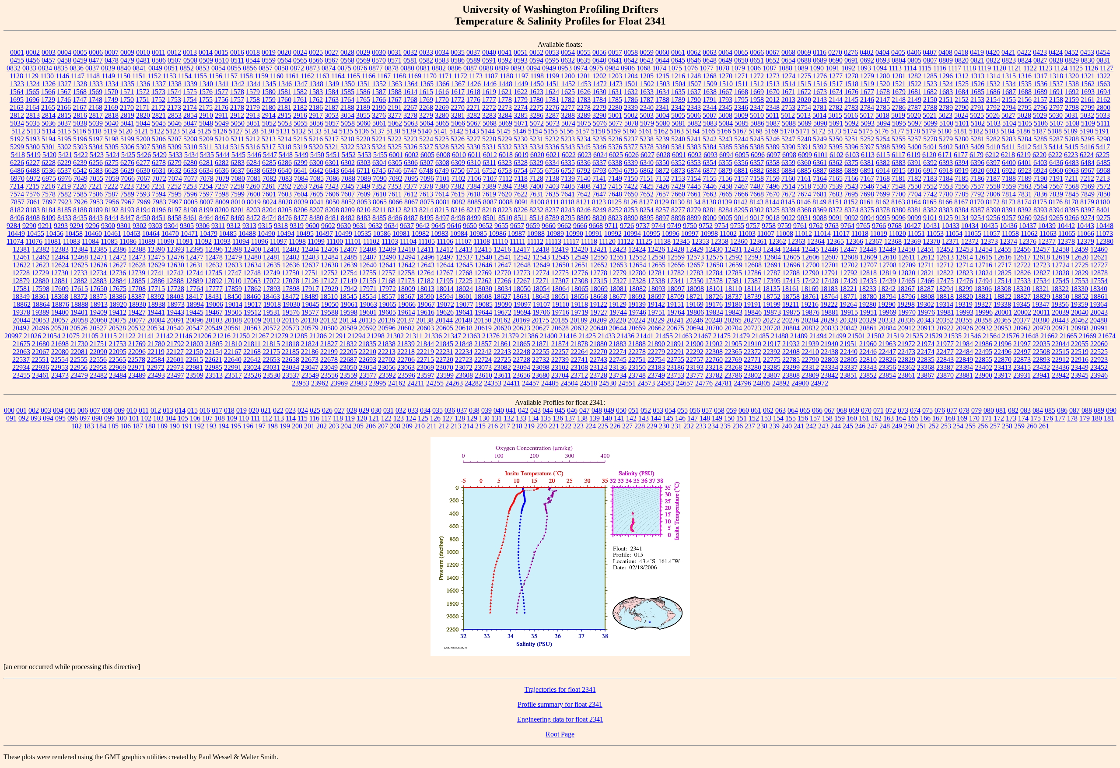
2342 (678, 107)
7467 (741, 186)
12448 (868, 249)
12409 (387, 249)
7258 (237, 186)
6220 (1039, 154)
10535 (362, 233)
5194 (49, 139)
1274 (788, 76)
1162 (307, 76)
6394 (962, 162)
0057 (615, 52)
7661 (694, 194)
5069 (505, 123)
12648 (522, 265)
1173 (476, 76)
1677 (867, 91)
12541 (502, 257)
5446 (254, 154)
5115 (64, 131)
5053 (285, 123)
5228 (489, 139)
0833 (29, 68)
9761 (800, 225)
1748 (95, 99)
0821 (977, 60)
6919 (962, 170)
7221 (95, 186)
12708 (887, 265)
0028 (347, 52)
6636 (222, 170)
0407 (930, 52)
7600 (253, 194)
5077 (616, 123)
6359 (788, 162)
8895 (647, 217)
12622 (21, 265)
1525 (962, 84)
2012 (773, 99)
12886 (155, 280)
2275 (536, 107)
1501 (631, 84)
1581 (284, 91)
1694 (1103, 91)
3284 (505, 115)
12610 (887, 257)
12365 (835, 241)
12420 (579, 249)
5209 (206, 139)
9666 (580, 225)
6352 (678, 162)
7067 (143, 178)
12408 (368, 249)
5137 (378, 131)
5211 (237, 139)
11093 (222, 241)
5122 (157, 131)
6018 (506, 154)
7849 (1088, 194)
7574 (17, 194)
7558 (993, 186)
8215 (442, 210)
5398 (883, 147)
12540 (483, 257)
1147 (77, 76)
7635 (552, 194)
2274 (521, 107)
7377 (410, 186)
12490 (387, 257)
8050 (333, 202)
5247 (788, 139)
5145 (504, 131)
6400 (1009, 162)
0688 (804, 60)
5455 (380, 154)
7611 (395, 194)
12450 (906, 249)
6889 (851, 170)
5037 (64, 123)
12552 (637, 257)
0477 (96, 60)
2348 (773, 107)
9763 (832, 225)
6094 (726, 154)
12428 (675, 249)
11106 (445, 241)
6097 (773, 154)
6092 (695, 154)
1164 (338, 76)
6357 (757, 162)
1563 (1103, 84)
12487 (368, 257)
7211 (1071, 178)
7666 (741, 194)
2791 (977, 107)
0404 (882, 52)
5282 (993, 139)
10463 (131, 233)
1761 (300, 99)
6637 (238, 170)
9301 (124, 225)
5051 (253, 123)
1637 (694, 91)
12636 (291, 265)
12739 (136, 273)
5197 (96, 139)
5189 (1071, 131)
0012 (174, 52)
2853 (175, 115)
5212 (253, 139)
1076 (691, 68)
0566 (316, 60)
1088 (785, 68)
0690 (836, 60)
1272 (757, 76)
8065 (380, 202)
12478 (214, 257)
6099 (805, 154)
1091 (833, 68)
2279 (599, 107)
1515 (804, 84)
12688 (753, 265)
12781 (656, 273)
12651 (579, 265)
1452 (568, 84)
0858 (281, 68)
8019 (254, 202)
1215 (662, 76)
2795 (1025, 107)
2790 (962, 107)
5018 (882, 115)
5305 (112, 147)
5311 (206, 147)
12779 (617, 273)
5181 (960, 131)
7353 (395, 186)
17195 (444, 280)
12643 (425, 265)
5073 (553, 123)
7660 (678, 194)
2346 (741, 107)
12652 (599, 265)
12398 (233, 249)
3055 (363, 115)
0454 (1103, 52)
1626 (584, 91)
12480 (252, 257)
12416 (502, 249)
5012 (788, 115)
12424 (637, 249)
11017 (841, 233)
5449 (301, 154)
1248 (694, 76)
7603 (285, 194)
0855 (234, 68)
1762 (316, 99)
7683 (836, 194)
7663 (710, 194)
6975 (49, 178)
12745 (213, 273)
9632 (375, 225)
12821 (925, 273)
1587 (379, 91)
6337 (599, 162)
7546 (867, 186)
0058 (631, 52)
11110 (500, 241)
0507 (175, 60)
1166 (368, 76)
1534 (1009, 84)
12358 (719, 241)
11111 (517, 241)
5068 (490, 123)
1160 (277, 76)
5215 (300, 139)
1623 (536, 91)
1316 (1025, 76)
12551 (618, 257)
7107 (490, 178)
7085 (317, 178)
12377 (1047, 241)
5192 (17, 139)
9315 (265, 225)
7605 (316, 194)
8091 (521, 202)
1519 (867, 84)
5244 (741, 139)
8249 (599, 210)
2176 (221, 107)
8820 (599, 217)
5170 (787, 131)
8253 (631, 210)
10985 (478, 233)
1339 (190, 84)
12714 (964, 265)
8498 (458, 217)
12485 (348, 257)
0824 (1025, 60)
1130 (47, 76)
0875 (344, 68)
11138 (662, 241)
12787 (771, 273)
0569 (363, 60)
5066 (458, 123)
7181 (899, 178)
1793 (725, 99)
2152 (962, 99)
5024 (961, 115)
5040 (112, 123)
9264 (1040, 217)
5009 (741, 115)
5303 (80, 147)
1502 (647, 84)
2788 (930, 107)
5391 (804, 147)
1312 (962, 76)
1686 (993, 91)
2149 (914, 99)
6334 (552, 162)
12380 (1104, 241)
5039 (96, 123)
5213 (269, 139)
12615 (983, 257)
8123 (599, 202)
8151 (835, 202)
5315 (237, 147)
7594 (159, 194)
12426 (656, 249)
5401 (930, 147)
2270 (458, 107)
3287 (552, 115)
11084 (90, 241)
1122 (1030, 68)
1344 (253, 84)
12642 (406, 265)
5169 (771, 131)
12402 (291, 249)
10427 (912, 225)
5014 (819, 115)
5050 (238, 123)
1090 (817, 68)
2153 (977, 99)
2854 (190, 115)
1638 (710, 91)
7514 (788, 186)
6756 (552, 170)
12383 (60, 249)
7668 (757, 194)
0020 (284, 52)
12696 (791, 265)
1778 (505, 99)
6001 (396, 154)
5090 (820, 123)
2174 (190, 107)
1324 (33, 84)
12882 (79, 280)
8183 (33, 210)
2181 (284, 107)
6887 (820, 170)
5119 (110, 131)
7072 (159, 178)
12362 (777, 241)
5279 (946, 139)
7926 (81, 202)
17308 (579, 280)
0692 (867, 60)
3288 (568, 115)
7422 (631, 186)
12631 (194, 265)
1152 (154, 76)
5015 (835, 115)
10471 (189, 233)
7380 (442, 186)
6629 (127, 170)
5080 (663, 123)
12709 (907, 265)
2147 (883, 99)
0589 (473, 60)
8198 (190, 210)
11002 (728, 233)
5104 (1009, 123)
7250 (143, 186)
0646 (694, 60)
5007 (710, 115)
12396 (214, 249)
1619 (489, 91)
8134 (693, 202)
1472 (600, 84)
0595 (552, 60)
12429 (695, 249)
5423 (97, 154)
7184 (946, 178)
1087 (770, 68)
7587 (112, 194)
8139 (725, 202)
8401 (1103, 210)
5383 (694, 147)
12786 (752, 273)
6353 (694, 162)
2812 (17, 115)
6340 (647, 162)
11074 (15, 241)
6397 (993, 162)
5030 (1056, 115)
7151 (647, 178)
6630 (143, 170)
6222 (1055, 154)
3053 (332, 115)
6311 (489, 162)
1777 (489, 99)
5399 (899, 147)
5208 (190, 139)
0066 (757, 52)
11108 (481, 241)
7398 (521, 186)
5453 (364, 154)
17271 (541, 280)
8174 (1024, 202)
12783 (695, 273)
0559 (269, 60)
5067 (474, 123)
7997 (175, 202)
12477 (194, 257)
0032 (410, 52)
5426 (144, 154)
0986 (628, 68)
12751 (309, 273)
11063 (1048, 233)
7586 (96, 194)
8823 (615, 217)
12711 (925, 265)
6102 (837, 154)
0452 (1071, 52)
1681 (914, 91)
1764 (347, 99)
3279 (426, 115)
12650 (560, 265)
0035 (458, 52)
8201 (238, 210)
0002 (33, 52)
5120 (126, 131)
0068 (788, 52)
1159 (261, 76)
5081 (679, 123)
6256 (96, 162)
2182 (300, 107)
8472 (253, 217)
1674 (836, 91)
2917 (316, 115)
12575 (714, 257)
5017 (867, 115)
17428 (829, 280)
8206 (301, 210)
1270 (725, 76)
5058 (348, 123)
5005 (678, 115)
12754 (348, 273)
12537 (464, 257)
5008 (725, 115)
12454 (983, 249)
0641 (615, 60)
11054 (953, 233)
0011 (158, 52)
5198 (112, 139)
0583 (442, 60)
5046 (175, 123)
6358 (773, 162)
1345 (269, 84)
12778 (598, 273)
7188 (1009, 178)
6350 (662, 162)
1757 (237, 99)
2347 (757, 107)
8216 (458, 210)
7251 (158, 186)
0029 (363, 52)
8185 (64, 210)
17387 (752, 280)
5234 (584, 139)
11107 (463, 241)
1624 (552, 91)
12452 (945, 249)
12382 (40, 249)
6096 (758, 154)
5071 (521, 123)
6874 (694, 170)
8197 (175, 210)
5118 (95, 131)
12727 (1099, 265)
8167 (961, 202)
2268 (426, 107)
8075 (427, 202)
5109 (1088, 123)
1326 (49, 84)
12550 (599, 257)
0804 (899, 60)
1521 (899, 84)
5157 (582, 131)
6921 (993, 170)
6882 (757, 170)
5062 (395, 123)
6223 (1071, 154)
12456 (1022, 249)
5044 (143, 123)
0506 (159, 60)
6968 (1103, 170)
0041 (505, 52)
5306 (127, 147)
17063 (252, 280)
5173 (834, 131)
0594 (536, 60)
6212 (992, 154)
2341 (662, 107)
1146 (62, 76)
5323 (363, 147)
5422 (81, 154)
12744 (194, 273)
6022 (569, 154)
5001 (615, 115)
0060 (662, 52)
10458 (74, 233)
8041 (317, 202)
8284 (725, 210)
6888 (836, 170)
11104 (408, 241)
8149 (819, 202)
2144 (836, 99)
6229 (64, 162)
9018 (773, 217)
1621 (505, 91)
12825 (1003, 273)
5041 (127, 123)
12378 (1066, 241)
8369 (820, 210)
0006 (96, 52)
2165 (48, 107)
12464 (60, 257)
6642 (316, 170)
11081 (52, 241)
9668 (596, 225)
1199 (552, 76)
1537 (1056, 84)
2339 (631, 107)
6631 (159, 170)
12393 (175, 249)
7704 (914, 194)
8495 (427, 217)
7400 (536, 186)
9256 (993, 217)
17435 (868, 280)
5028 (1024, 115)
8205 (285, 210)
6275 (112, 162)
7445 (694, 186)
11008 (784, 233)
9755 (737, 225)
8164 (914, 202)
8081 (443, 202)
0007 (112, 52)
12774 (541, 273)
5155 (551, 131)
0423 (1040, 52)
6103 (852, 154)
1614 (410, 91)
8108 (537, 202)
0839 (108, 68)
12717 (1003, 265)
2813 (33, 115)
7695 (851, 194)
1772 (458, 99)
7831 (1025, 194)
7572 (1103, 186)
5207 (175, 139)
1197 (521, 76)
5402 (946, 147)
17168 (387, 280)
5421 (65, 154)
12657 (695, 265)
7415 (615, 186)
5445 (238, 154)
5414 (1056, 147)
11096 (259, 241)
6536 (49, 170)
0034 (442, 52)
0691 (851, 60)
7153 (678, 178)
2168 (95, 107)
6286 (285, 162)
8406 (17, 217)
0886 (455, 68)
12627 (117, 265)
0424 (1056, 52)
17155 (367, 280)
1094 (880, 68)
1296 (946, 76)
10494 (285, 233)
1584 (332, 91)
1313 (977, 76)
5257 (914, 139)
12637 (310, 265)
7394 (505, 186)
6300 (316, 162)
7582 (64, 194)
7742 (930, 194)
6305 (395, 162)
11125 (644, 241)
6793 (599, 170)
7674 (804, 194)
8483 (364, 217)
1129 (31, 76)
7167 (867, 178)
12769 (483, 273)
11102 (371, 241)
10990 (574, 233)
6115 (883, 154)
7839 (1056, 194)
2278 (584, 107)
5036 (49, 123)
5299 (17, 147)
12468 (79, 257)
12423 (617, 249)
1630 (599, 91)
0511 (237, 60)
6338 (615, 162)
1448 (505, 84)
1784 (599, 99)
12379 (1085, 241)
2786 (899, 107)
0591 (489, 60)
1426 (474, 84)
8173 (1008, 202)
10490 (266, 233)
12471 (98, 257)
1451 (553, 84)
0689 (820, 60)
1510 (726, 84)
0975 (596, 68)
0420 (993, 52)
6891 (867, 170)
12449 (887, 249)
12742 (175, 273)
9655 (501, 225)
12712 (945, 265)
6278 (159, 162)
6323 (505, 162)
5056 (316, 123)
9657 (517, 225)
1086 (754, 68)
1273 (773, 76)
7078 (207, 178)
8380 (899, 210)
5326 (410, 147)
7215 (32, 186)
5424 (112, 154)
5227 (473, 139)
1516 (820, 84)
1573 (158, 91)
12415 (483, 249)
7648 (615, 194)
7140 (584, 178)
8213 (410, 210)
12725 (1079, 265)
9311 (218, 225)
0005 (80, 52)
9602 (328, 225)
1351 (364, 84)
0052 (536, 52)
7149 (615, 178)
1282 (914, 76)
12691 (772, 265)
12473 (137, 257)
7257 (221, 186)
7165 (836, 178)
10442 (1066, 225)
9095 (883, 217)
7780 (946, 194)
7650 (631, 194)
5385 (725, 147)
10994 (632, 233)
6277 (143, 162)
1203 (615, 76)
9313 (249, 225)
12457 (1041, 249)
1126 (1091, 68)
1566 (48, 91)
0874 (329, 68)
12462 (40, 257)
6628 (112, 170)
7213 (1103, 178)
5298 (1103, 139)
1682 (930, 91)
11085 (109, 241)
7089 (364, 178)
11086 (127, 241)
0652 (773, 60)
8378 (883, 210)
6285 (269, 162)
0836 (77, 68)
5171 (803, 131)
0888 (486, 68)
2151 (946, 99)
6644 (348, 170)
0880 (407, 68)
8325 (773, 210)
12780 (637, 273)
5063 (411, 123)
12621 (1099, 257)
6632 (175, 170)
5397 (867, 147)
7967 (128, 202)
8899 (694, 217)
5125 (204, 131)
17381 (733, 280)
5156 (567, 131)
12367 (873, 241)
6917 (930, 170)
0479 (127, 60)
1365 (427, 84)
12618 (1041, 257)
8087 (490, 202)
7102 (459, 178)
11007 (765, 233)
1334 (112, 84)
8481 (332, 217)
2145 (851, 99)
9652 (486, 225)
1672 (804, 91)
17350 (695, 280)
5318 (284, 147)
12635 (271, 265)
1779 (521, 99)
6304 (379, 162)
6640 (285, 170)
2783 (851, 107)
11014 (822, 233)
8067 (411, 202)
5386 (741, 147)
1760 (284, 99)
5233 (568, 139)
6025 (616, 154)
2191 (395, 107)
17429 (849, 280)
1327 (64, 84)
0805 (914, 60)
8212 (395, 210)
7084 (301, 178)
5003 (647, 115)
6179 (977, 154)
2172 (158, 107)
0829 (1072, 60)
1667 (725, 91)
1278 (851, 76)
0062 (694, 52)
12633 (233, 265)
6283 (238, 162)
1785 (615, 99)
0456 (33, 60)
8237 (552, 210)
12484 (329, 257)
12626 (98, 265)
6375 (851, 162)
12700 (810, 265)
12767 (444, 273)
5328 (442, 147)
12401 (271, 249)
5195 (64, 139)
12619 (1060, 257)
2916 (300, 115)
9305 (187, 225)
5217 (332, 139)
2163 (17, 107)
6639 (269, 170)
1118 (969, 68)
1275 (804, 76)
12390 (156, 249)
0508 (190, 60)
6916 (914, 170)
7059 (112, 178)
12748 (252, 273)
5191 (1102, 131)
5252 (867, 139)
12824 (983, 273)
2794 (1009, 107)
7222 (111, 186)
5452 (349, 154)
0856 (250, 68)
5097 (915, 123)
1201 (584, 76)
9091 (836, 217)
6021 (553, 154)
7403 (552, 186)
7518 (804, 186)
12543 (541, 257)
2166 (64, 107)
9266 (1072, 217)
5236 (615, 139)
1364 (411, 84)
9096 (899, 217)
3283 (489, 115)
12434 (771, 249)
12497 (445, 257)
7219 (64, 186)
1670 (773, 91)
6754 (521, 170)
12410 (406, 249)
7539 (836, 186)
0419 (977, 52)
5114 (49, 131)
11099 (316, 241)
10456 (54, 233)
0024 (300, 52)
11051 (916, 233)
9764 (847, 225)
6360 (804, 162)
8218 (489, 210)
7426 (662, 186)
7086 (333, 178)
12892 (213, 280)
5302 (64, 147)
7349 (363, 186)
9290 (29, 225)
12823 (964, 273)
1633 (647, 91)
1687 (1009, 91)
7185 (962, 178)
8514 (536, 217)
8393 (1040, 210)
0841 (140, 68)
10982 (420, 233)
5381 (678, 147)
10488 (247, 233)
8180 (1103, 202)
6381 (867, 162)
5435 (207, 154)
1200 (568, 76)
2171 (143, 107)
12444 (791, 249)
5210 (222, 139)
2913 (253, 115)
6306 (411, 162)
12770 (502, 273)
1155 (200, 76)
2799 (1088, 107)
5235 (599, 139)
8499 (474, 217)
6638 (253, 170)
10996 (670, 233)
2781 (820, 107)
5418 (18, 154)
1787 (647, 99)
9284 (14, 225)
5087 (773, 123)
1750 (127, 99)
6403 (1040, 162)
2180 (269, 107)
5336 (552, 147)
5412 (1024, 147)
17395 (771, 280)
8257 (662, 210)
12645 (464, 265)
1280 (883, 76)
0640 (599, 60)
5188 (1055, 131)
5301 (49, 147)
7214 (17, 186)
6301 (332, 162)
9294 (77, 225)
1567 (64, 91)
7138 (552, 178)
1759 (269, 99)
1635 (678, 91)
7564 (1040, 186)
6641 (301, 170)
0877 (376, 68)
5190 (1086, 131)
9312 (234, 225)
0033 (426, 52)
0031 (395, 52)
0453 (1087, 52)
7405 (568, 186)
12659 (733, 265)
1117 (954, 68)
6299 (301, 162)
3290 (599, 115)
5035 (33, 123)
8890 (631, 217)
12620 (1079, 257)
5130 (267, 131)
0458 (64, 60)
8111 (552, 202)
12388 (137, 249)
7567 (1056, 186)
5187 (1039, 131)
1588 (395, 91)
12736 (117, 273)
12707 (868, 265)
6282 (222, 162)
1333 (96, 84)
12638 (329, 265)
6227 (33, 162)
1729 (48, 99)
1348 (316, 84)
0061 (678, 52)
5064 (427, 123)
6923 (1025, 170)
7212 (1087, 178)
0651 (757, 60)
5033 (1103, 115)
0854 (218, 68)
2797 (1056, 107)
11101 (353, 241)
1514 (788, 84)
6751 (473, 170)
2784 (867, 107)
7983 (159, 202)
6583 (96, 170)
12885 (136, 280)
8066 (395, 202)
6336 (584, 162)
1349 (332, 84)
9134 (962, 217)
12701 (830, 265)
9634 (391, 225)
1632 (631, 91)
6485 (1103, 162)
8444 (112, 217)
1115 (924, 68)
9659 (533, 225)
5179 (929, 131)
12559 (676, 257)
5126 (220, 131)
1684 (962, 91)
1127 (1106, 68)
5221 (379, 139)
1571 (127, 91)
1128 (16, 76)
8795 (568, 217)
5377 (631, 147)
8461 (190, 217)
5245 (757, 139)
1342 (238, 84)
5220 (363, 139)
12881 (59, 280)
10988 (536, 233)
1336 (143, 84)
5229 (505, 139)
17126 (309, 280)
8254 (647, 210)
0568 (347, 60)
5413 (1040, 147)
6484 (1088, 162)
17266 (502, 280)
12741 (155, 273)
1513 (773, 84)
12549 (579, 257)
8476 (285, 217)
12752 (329, 273)
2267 (410, 107)
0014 (206, 52)
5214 (284, 139)
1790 (694, 99)
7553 (946, 186)
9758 (769, 225)
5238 (647, 139)
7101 (443, 178)
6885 (804, 170)
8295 (741, 210)
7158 (757, 178)
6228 (49, 162)
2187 (332, 107)
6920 (977, 170)
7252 (174, 186)
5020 (914, 115)
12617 (1022, 257)
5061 (379, 123)
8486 (395, 217)
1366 (442, 84)
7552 (930, 186)
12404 (310, 249)
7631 (536, 194)
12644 (445, 265)
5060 (364, 123)
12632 (214, 265)
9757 (753, 225)
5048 (206, 123)
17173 (406, 280)
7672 (788, 194)
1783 (584, 99)
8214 (426, 210)
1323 (17, 84)
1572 (143, 91)
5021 (930, 115)
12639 (348, 265)
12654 (637, 265)
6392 (930, 162)
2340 (647, 107)
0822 (993, 60)
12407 (348, 249)
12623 (40, 265)
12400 (252, 249)
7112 (505, 178)
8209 (348, 210)
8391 (1009, 210)
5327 (426, 147)
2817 (96, 115)
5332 (505, 147)
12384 (79, 249)
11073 (1104, 233)
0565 (300, 60)
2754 (804, 107)
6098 (789, 154)
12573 (695, 257)
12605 (791, 257)
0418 (961, 52)
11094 (240, 241)
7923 (65, 202)
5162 (661, 131)
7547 (883, 186)
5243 (725, 139)
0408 (945, 52)
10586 (382, 233)
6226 (17, 162)
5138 (393, 131)
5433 (175, 154)
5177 (897, 131)
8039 (301, 202)
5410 (993, 147)
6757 (568, 170)
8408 (33, 217)
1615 (426, 91)
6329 (536, 162)
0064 (725, 52)
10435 (989, 225)
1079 (738, 68)
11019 (878, 233)
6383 (899, 162)
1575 (190, 91)
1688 (1025, 91)
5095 (899, 123)
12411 (425, 249)
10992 (613, 233)
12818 (868, 273)
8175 (1040, 202)
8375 (867, 210)
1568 (80, 91)
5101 (962, 123)
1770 (442, 99)
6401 (1025, 162)
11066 (1085, 233)
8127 (646, 202)
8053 (364, 202)
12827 (1041, 273)
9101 (930, 217)
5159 (614, 131)
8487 (411, 217)
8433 (64, 217)
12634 (252, 265)
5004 (662, 115)
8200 (222, 210)
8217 (473, 210)
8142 (741, 202)
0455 (17, 60)
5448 (286, 154)
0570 (379, 60)
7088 (348, 178)
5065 (442, 123)
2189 (363, 107)
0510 (222, 60)
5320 (316, 147)
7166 (851, 178)
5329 (458, 147)
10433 (950, 225)
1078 (722, 68)
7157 (741, 178)
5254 (883, 139)
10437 (1027, 225)
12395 (194, 249)
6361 (820, 162)
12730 (59, 273)
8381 (914, 210)
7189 (1025, 178)
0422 (1024, 52)
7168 (883, 178)
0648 (710, 60)
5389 (773, 147)
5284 (1025, 139)
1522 (914, 84)
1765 (363, 99)
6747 (410, 170)
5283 (1009, 139)
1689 (1040, 91)
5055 (301, 123)
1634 (662, 91)
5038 (80, 123)
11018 (859, 233)
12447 (849, 249)
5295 (1088, 139)
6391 (914, 162)
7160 (788, 178)
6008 (443, 154)
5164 (693, 131)
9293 (61, 225)
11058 (1010, 233)
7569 (1088, 186)
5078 (631, 123)
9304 (171, 225)
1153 (169, 76)
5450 (317, 154)
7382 (458, 186)
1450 (537, 84)
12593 (753, 257)
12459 (1079, 249)
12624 (60, 265)
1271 (741, 76)
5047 (190, 123)
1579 (253, 91)
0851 (171, 68)
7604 (301, 194)
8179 (1087, 202)
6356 (741, 162)
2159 (1072, 99)
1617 (458, 91)
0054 (568, 52)
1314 (993, 76)
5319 (300, 147)
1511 (741, 84)
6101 (821, 154)
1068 (644, 68)
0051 (521, 52)
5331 (489, 147)
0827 (1040, 60)
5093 (868, 123)
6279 (175, 162)
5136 (362, 131)
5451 (333, 154)
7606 (332, 194)
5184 (1008, 131)
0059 (647, 52)
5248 (804, 139)
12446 (829, 249)
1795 (741, 99)
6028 (663, 154)
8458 (175, 217)
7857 (17, 202)
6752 (489, 170)
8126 (630, 202)
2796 (1040, 107)
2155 (1009, 99)
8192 (112, 210)
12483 (310, 257)
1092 (848, 68)
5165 (708, 131)
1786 (631, 99)
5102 (978, 123)
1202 (599, 76)
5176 (882, 131)
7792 (977, 194)
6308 (442, 162)
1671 (788, 91)
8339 (788, 210)
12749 (271, 273)
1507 (694, 84)
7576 (33, 194)
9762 (816, 225)
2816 (80, 115)
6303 (364, 162)
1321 (1088, 76)
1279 (867, 76)
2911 (221, 115)
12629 (156, 265)
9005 (725, 217)
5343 (568, 147)
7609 (364, 194)
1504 (679, 84)
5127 (236, 131)
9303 (155, 225)
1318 (1056, 76)
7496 (773, 186)
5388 (757, 147)
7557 (977, 186)
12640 (368, 265)
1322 (1103, 76)
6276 (127, 162)
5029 (1040, 115)
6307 (427, 162)
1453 (584, 84)
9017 (757, 217)
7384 (473, 186)
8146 (804, 202)
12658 (714, 265)
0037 (473, 52)
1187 (491, 76)
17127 (329, 280)
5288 (1072, 139)
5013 (804, 115)
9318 (281, 225)
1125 (1076, 68)
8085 (474, 202)
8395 (1072, 210)
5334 (536, 147)
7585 (80, 194)
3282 (473, 115)
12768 (463, 273)
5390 (788, 147)
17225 (463, 280)
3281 (458, 115)
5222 (395, 139)
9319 (297, 225)
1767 (395, 99)
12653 (618, 265)
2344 (710, 107)
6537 (64, 170)
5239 (662, 139)
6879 (725, 170)
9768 (895, 225)
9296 (92, 225)
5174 (850, 131)
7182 (914, 178)
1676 (851, 91)
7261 (269, 186)
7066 (128, 178)
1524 (946, 84)
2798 (1072, 107)
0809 (946, 60)
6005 (427, 154)
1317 (1040, 76)
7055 (96, 178)
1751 (143, 99)
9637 (407, 225)
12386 (117, 249)
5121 (141, 131)
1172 (460, 76)
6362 (836, 162)
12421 (598, 249)
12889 (194, 280)
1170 (430, 76)
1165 (353, 76)
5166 (724, 131)
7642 (584, 194)
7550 (914, 186)
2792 (993, 107)
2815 (64, 115)
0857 (266, 68)
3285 (521, 115)
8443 (96, 217)
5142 (456, 131)
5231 (536, 139)
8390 (993, 210)
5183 (992, 131)
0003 (49, 52)
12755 (367, 273)
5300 (33, 147)
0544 (253, 60)
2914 (269, 115)
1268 (710, 76)
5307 (143, 147)
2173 (174, 107)
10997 (690, 233)
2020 (804, 99)
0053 (552, 52)
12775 (560, 273)
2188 (347, 107)
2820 (143, 115)
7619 (489, 194)
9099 (914, 217)
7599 (238, 194)
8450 (143, 217)
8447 (127, 217)
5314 (221, 147)
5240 (678, 139)
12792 (849, 273)
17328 (637, 280)
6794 (615, 170)
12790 (810, 273)
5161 (645, 131)
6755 (536, 170)
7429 (678, 186)
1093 (864, 68)
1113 (895, 68)
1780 (536, 99)
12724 (1060, 265)
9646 (454, 225)
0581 (410, 60)
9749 (674, 225)
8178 (1071, 202)
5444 (223, 154)
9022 (788, 217)
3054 (347, 115)
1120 (999, 68)
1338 (175, 84)
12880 (40, 280)
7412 (599, 186)
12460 (1099, 249)
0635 (584, 60)
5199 (127, 139)
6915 (899, 170)
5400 (914, 147)
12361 (758, 241)
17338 (656, 280)
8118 (567, 202)
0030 (379, 52)
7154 (694, 178)
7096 (427, 178)
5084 (726, 123)
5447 (270, 154)
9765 (863, 225)
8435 (80, 217)
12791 (829, 273)
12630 (175, 265)
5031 (1071, 115)
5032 (1087, 115)
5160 (630, 131)
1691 (1056, 91)
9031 (804, 217)
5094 (883, 123)
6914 (883, 170)
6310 (474, 162)
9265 (1056, 217)
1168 (399, 76)
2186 (316, 107)
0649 (725, 60)
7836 (1040, 194)
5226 (458, 139)
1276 (820, 76)
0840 (124, 68)
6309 (458, 162)
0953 (565, 68)
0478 (112, 60)
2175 (206, 107)
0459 (80, 60)
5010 (757, 115)
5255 (899, 139)
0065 (741, 52)
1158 (246, 76)
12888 (175, 280)
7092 (395, 178)
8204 (269, 210)
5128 (252, 131)
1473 (616, 84)
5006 (694, 115)
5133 (315, 131)
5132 (299, 131)
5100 (946, 123)
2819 (127, 115)
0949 (549, 68)
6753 (505, 170)
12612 (925, 257)
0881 (423, 68)
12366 (854, 241)
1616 (442, 91)
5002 (631, 115)
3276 (379, 115)
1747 (80, 99)
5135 (346, 131)
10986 (497, 233)
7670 (773, 194)
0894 (533, 68)
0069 (804, 52)
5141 (441, 131)
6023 (585, 154)
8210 (364, 210)
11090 (165, 241)
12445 (810, 249)
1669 (757, 91)
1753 (174, 99)
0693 (883, 60)
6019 (521, 154)
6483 (1072, 162)
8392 (1025, 210)
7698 (867, 194)
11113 (553, 241)
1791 (710, 99)
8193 (127, 210)
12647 (502, 265)
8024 (269, 202)
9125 (946, 217)
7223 (127, 186)
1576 (206, 91)
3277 (395, 115)
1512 (757, 84)
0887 (470, 68)
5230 (521, 139)
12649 (541, 265)
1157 (231, 76)
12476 (175, 257)
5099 (931, 123)
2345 (725, 107)
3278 (410, 115)
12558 (656, 257)
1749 (111, 99)
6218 (1008, 154)
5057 (332, 123)
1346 (285, 84)
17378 (714, 280)
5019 (898, 115)
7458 (725, 186)
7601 (269, 194)
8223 (505, 210)
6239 (80, 162)
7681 (820, 194)
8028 (285, 202)
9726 (627, 225)
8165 (930, 202)
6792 (584, 170)
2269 (442, 107)
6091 (679, 154)
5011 (772, 115)
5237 (631, 139)
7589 (127, 194)
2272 (489, 107)
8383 (946, 210)
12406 (329, 249)
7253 (190, 186)
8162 (882, 202)
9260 (1025, 217)
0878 (392, 68)
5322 (347, 147)
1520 (883, 84)
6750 (458, 170)
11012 (803, 233)
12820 (906, 273)
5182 (976, 131)
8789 (552, 217)
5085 (742, 123)
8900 (710, 217)
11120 (607, 241)
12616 (1003, 257)
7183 (930, 178)
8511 (521, 217)
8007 (207, 202)
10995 (651, 233)
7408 (584, 186)
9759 (784, 225)
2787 (914, 107)
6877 (710, 170)
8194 (143, 210)
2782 (836, 107)
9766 (879, 225)
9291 (45, 225)
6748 (426, 170)
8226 (521, 210)
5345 (584, 147)
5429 (160, 154)
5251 (851, 139)
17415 (791, 280)
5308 (159, 147)
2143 (820, 99)
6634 (206, 170)
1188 (506, 76)
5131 (283, 131)
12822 (945, 273)
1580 (269, 91)
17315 (598, 280)
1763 (332, 99)
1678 (883, 91)
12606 (810, 257)
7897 (49, 202)
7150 (631, 178)
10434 (970, 225)
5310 (190, 147)
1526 (977, 84)
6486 (17, 170)
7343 (332, 186)
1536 (1040, 84)
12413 (463, 249)
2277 (568, 107)
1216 (678, 76)
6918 (946, 170)
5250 (836, 139)
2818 (112, 115)
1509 (710, 84)
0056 (599, 52)
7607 (348, 194)
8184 (49, 210)
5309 (175, 147)
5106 (1041, 123)
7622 (521, 194)
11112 (535, 241)
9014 (741, 217)
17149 (348, 280)
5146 (519, 131)
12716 (983, 265)
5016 (851, 115)
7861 (33, 202)
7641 (568, 194)
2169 (111, 107)
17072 (271, 280)
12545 (560, 257)
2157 (1040, 99)
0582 (426, 60)
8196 (159, 210)
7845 (1072, 194)
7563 (1025, 186)
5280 (962, 139)
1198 (537, 76)
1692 (1072, 91)
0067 (773, 52)
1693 (1088, 91)
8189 (96, 210)
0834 (45, 68)
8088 (506, 202)
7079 (222, 178)
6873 (678, 170)
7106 (474, 178)
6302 (348, 162)
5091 (836, 123)
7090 (380, 178)
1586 (363, 91)
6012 (490, 154)
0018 (253, 52)
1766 (379, 99)
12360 (739, 241)
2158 (1056, 99)
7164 (820, 178)
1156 (215, 76)
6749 (442, 170)
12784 (714, 273)
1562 (1088, 84)
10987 (516, 233)
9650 (470, 225)
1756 (221, 99)
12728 (21, 273)
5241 (694, 139)
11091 (184, 241)
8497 (442, 217)
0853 (203, 68)
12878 (1099, 273)
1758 (253, 99)
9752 (706, 225)
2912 (237, 115)
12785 (733, 273)
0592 (505, 60)
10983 (439, 233)
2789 (946, 107)
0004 (64, 52)
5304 (96, 147)
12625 (79, 265)
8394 (1056, 210)
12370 (931, 241)
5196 (80, 139)
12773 (521, 273)
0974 (581, 68)
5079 (647, 123)
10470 (170, 233)
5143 (472, 131)
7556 (962, 186)
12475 (156, 257)
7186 (977, 178)
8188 (80, 210)
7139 (568, 178)
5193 (33, 139)
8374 (851, 210)
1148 (93, 76)
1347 (301, 84)
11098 (297, 241)
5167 (740, 131)
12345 (681, 241)
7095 (411, 178)
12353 (700, 241)
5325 (395, 147)
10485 (228, 233)
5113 (33, 131)
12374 (1008, 241)
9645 (438, 225)
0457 (49, 60)
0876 (360, 68)
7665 (725, 194)
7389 (489, 186)
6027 (647, 154)
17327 (617, 280)
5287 (1056, 139)
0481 (143, 60)
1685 (977, 91)
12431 (733, 249)
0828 (1056, 60)
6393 (946, 162)
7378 (426, 186)
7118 (521, 178)
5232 (552, 139)
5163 (677, 131)
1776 (473, 99)
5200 (143, 139)
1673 (820, 91)
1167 (384, 76)
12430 (714, 249)
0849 (155, 68)
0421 (1008, 52)
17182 (425, 280)
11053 (935, 233)
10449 (16, 233)
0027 (332, 52)
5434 (191, 154)
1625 (568, 91)
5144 (488, 131)
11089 (146, 241)
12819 (887, 273)
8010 (238, 202)
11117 (571, 241)
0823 (1009, 60)
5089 (805, 123)
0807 (930, 60)
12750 (290, 273)
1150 (123, 76)
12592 (733, 257)
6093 (711, 154)
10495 (305, 233)
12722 (1022, 265)
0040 (489, 52)
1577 (221, 91)
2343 (694, 107)
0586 (458, 60)
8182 (17, 210)
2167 (80, 107)
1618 (473, 91)
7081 (254, 178)
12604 (772, 257)
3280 (442, 115)
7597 (206, 194)
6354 (710, 162)
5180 (945, 131)
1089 (801, 68)
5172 (819, 131)
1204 (631, 76)
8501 (490, 217)
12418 (541, 249)
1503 (663, 84)
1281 (899, 76)
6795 (631, 170)
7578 (49, 194)
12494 (406, 257)
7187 (993, 178)
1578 (237, 91)
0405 (898, 52)
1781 (552, 99)
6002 (412, 154)
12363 (796, 241)
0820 (962, 60)
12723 (1041, 265)
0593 (521, 60)
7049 (81, 178)
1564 (17, 91)
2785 (883, 107)
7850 (1103, 194)
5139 (409, 131)
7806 (993, 194)
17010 (233, 280)
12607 (830, 257)
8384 (962, 210)
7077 (191, 178)
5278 (930, 139)
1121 (1015, 68)
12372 (970, 241)
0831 (1103, 60)
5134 (330, 131)
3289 (584, 115)
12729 (40, 273)
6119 (913, 154)
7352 (379, 186)
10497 (324, 233)
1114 (910, 68)
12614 (964, 257)
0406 (914, 52)
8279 (694, 210)
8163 (898, 202)
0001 (17, 52)
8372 (836, 210)
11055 (972, 233)
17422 (810, 280)
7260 (253, 186)
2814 (49, 115)
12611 (906, 257)
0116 (819, 52)
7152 (662, 178)
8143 (756, 202)
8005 (191, 202)
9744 (658, 225)
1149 (108, 76)
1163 (322, 76)
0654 (788, 60)
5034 (17, 123)
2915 (284, 115)
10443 (1085, 225)
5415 (1071, 147)
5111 (1103, 123)
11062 (1029, 233)
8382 (930, 210)
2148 (899, 99)
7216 (48, 186)
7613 (426, 194)
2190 (379, 107)
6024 (600, 154)
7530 (820, 186)
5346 (599, 147)
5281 (977, 139)
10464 (151, 233)
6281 (206, 162)
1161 (292, 76)
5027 (1008, 115)
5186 (1023, 131)
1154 (185, 76)
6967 (1088, 170)
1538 (1072, 84)
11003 (747, 233)
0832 (14, 68)
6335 (568, 162)
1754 (190, 99)
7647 (599, 194)
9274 (1088, 217)
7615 (458, 194)
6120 (929, 154)
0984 (612, 68)
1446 (490, 84)
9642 (423, 225)
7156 (725, 178)
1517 (836, 84)
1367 (458, 84)
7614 (442, 194)
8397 (1088, 210)
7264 (316, 186)
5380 (662, 147)
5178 (913, 131)
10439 (1047, 225)
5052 (269, 123)
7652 (647, 194)
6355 (725, 162)
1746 (64, 99)
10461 (112, 233)
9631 (360, 225)
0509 (206, 60)
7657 (662, 194)
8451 (159, 217)
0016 (237, 52)
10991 (593, 233)
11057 (991, 233)
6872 (662, 170)
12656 (676, 265)
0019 (269, 52)
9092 (851, 217)
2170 (127, 107)
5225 (442, 139)
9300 (108, 225)
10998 (709, 233)
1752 (158, 99)
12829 (1079, 273)
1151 (139, 76)
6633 (190, 170)
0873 (313, 68)
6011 (474, 154)
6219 (1024, 154)
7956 (112, 202)
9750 (690, 225)
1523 (930, 84)
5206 (159, 139)
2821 (159, 115)
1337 (159, 84)
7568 (1072, 186)
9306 (203, 225)
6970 (17, 178)
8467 (222, 217)
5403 (962, 147)
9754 (721, 225)
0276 (851, 52)
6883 (773, 170)
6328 (521, 162)
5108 (1072, 123)
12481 (271, 257)
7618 (473, 194)
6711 (363, 170)
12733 (79, 273)
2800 (1103, 107)
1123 (1045, 68)
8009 (222, 202)
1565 (32, 91)
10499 (343, 233)
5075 (584, 123)
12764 (425, 273)
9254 (977, 217)
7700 (899, 194)
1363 (395, 84)
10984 (459, 233)
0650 (741, 60)
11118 (589, 241)
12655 (656, 265)
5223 (410, 139)
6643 (332, 170)
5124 (189, 131)
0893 (518, 68)
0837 (92, 68)
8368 (804, 210)
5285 (1040, 139)
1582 (300, 91)
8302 (757, 210)
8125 (615, 202)
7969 (143, 202)
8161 (867, 202)
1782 (568, 99)
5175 (866, 131)
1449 (521, 84)
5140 (425, 131)
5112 (18, 131)
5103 (994, 123)
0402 (867, 52)
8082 (459, 202)
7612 (410, 194)
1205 (647, 76)
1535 (1025, 84)
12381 (21, 249)
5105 (1025, 123)
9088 (820, 217)
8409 (49, 217)
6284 (253, 162)
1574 (174, 91)
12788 (791, 273)
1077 (707, 68)
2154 (993, 99)
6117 (898, 154)
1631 (615, 91)
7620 (505, 194)
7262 (284, 186)
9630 (344, 225)
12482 (291, 257)
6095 (742, 154)
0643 (647, 60)
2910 (206, 115)
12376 (1027, 241)
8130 (678, 202)
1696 (32, 99)
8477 (301, 217)
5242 (710, 139)
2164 (32, 107)
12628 (137, 265)
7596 (190, 194)
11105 (426, 241)
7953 (96, 202)
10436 (1008, 225)
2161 (1088, 99)
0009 (127, 52)
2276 (552, 107)
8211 (379, 210)
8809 (584, 217)
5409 (977, 147)
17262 (483, 280)
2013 (788, 99)
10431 (931, 225)
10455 (35, 233)
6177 (961, 154)
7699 (883, 194)
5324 (379, 147)
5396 (851, 147)
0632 (568, 60)
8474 (269, 217)
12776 (579, 273)
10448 (1104, 225)
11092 (203, 241)
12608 (849, 257)
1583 (316, 91)
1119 (984, 68)
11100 (334, 241)
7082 (269, 178)
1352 (379, 84)
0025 (316, 52)
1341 (222, 84)
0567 (332, 60)
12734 (98, 273)
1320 (1072, 76)
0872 (297, 68)
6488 (33, 170)
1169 (414, 76)
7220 (80, 186)
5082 (694, 123)
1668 (741, 91)
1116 (939, 68)
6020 (537, 154)
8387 (977, 210)
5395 (836, 147)
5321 (332, 147)
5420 (49, 154)
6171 (945, 154)
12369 (912, 241)
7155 (710, 178)
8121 (583, 202)
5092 (852, 123)
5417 (1103, 147)
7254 (206, 186)
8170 (977, 202)
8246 (584, 210)
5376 (615, 147)
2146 (867, 99)
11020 (897, 233)
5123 (173, 131)
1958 (757, 99)
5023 (945, 115)
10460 (93, 233)
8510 (505, 217)
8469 (238, 217)
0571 (395, 60)
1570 (111, 91)
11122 (625, 241)
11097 (278, 241)
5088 (789, 123)
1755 (206, 99)
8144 (772, 202)
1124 (1061, 68)
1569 (95, 91)
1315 (1009, 76)
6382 (883, 162)
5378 (647, 147)
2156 (1025, 99)
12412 (444, 249)
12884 (117, 280)
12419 (560, 249)
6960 (1056, 170)
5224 (426, 139)
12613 (945, 257)
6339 (631, 162)
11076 (33, 241)
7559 (1009, 186)
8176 (1056, 202)
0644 (662, 60)
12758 (406, 273)
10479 (208, 233)
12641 (387, 265)
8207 (316, 210)
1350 (348, 84)
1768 (410, 99)
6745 (379, 170)
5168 (756, 131)
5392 (820, 147)
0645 (678, 60)
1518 (851, 84)
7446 (710, 186)
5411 (1008, 147)
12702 (849, 265)
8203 (253, 210)
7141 (599, 178)
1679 (899, 91)
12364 (816, 241)
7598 (222, 194)
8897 (662, 217)
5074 (568, 123)
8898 (678, 217)
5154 (535, 131)
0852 (187, 68)
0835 (61, 68)
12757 (387, 273)
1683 (946, 91)
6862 (647, 170)
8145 (788, 202)
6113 (868, 154)
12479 (233, 257)
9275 (1103, 217)
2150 (930, 99)
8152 (851, 202)
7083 (285, 178)
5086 (757, 123)
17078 (290, 280)
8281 (710, 210)
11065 (1066, 233)
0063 (710, 52)
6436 (1056, 162)
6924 (1040, 170)
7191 (1056, 178)
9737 (643, 225)
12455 (1003, 249)
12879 (21, 280)
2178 (237, 107)
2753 (788, 107)
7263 (300, 186)
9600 (312, 225)
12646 (483, 265)
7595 (175, 194)
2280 (615, 107)
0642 (631, 60)
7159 (773, 178)
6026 (632, 154)
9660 (549, 225)
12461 (21, 257)
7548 (899, 186)
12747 (233, 273)
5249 (820, 139)
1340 (206, 84)
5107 (1057, 123)
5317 (269, 147)
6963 (1072, 170)
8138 (709, 202)
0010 (143, 52)
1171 (445, 76)
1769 (426, 99)
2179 (253, 107)
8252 (615, 210)
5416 (1087, 147)
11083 (71, 241)
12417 (521, 249)
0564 (284, 60)
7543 (851, 186)
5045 (159, 123)
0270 (835, 52)
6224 (1087, 154)
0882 (439, 68)
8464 (206, 217)
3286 (536, 115)
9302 (140, 225)
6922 (1009, 170)
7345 (347, 186)
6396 (977, 162)
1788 (662, 99)
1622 (521, 91)
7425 (647, 186)
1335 (127, 84)
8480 (316, 217)
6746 (395, 170)
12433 (752, 249)
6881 (741, 170)
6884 (788, 170)
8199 (206, 210)
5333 (521, 147)
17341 (675, 280)
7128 (536, 178)
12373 (989, 241)
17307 (560, 280)
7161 (804, 178)
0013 (190, 52)
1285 (930, 76)
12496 (425, 257)
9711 (611, 225)
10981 (401, 233)
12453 (964, 249)
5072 (537, 123)
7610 (379, 194)
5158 (598, 131)
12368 (893, 241)
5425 (128, 154)
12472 (117, 257)
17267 (521, 280)
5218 (347, 139)
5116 (79, 131)
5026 (993, 115)
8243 (568, 210)
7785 (962, 194)
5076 (600, 123)
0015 (221, 52)
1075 (675, 68)
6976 (65, 178)
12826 (1022, 273)
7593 (143, 194)
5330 (473, 147)
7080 (238, 178)
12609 (868, 257)
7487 (757, 186)
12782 (675, 273)
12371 (950, 241)
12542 (522, 257)
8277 (678, 210)
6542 (80, 170)
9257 (1009, 217)
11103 (390, 241)
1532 (993, 84)
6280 (190, 162)
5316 (253, 147)
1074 (659, 68)
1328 (80, 84)
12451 (925, 249)
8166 (945, 202)
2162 (1103, 99)
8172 (993, 202)
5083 (710, 123)
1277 (836, 76)
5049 (222, 123)
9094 (867, 217)
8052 (348, 202)
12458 (1060, 249)
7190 (1040, 178)
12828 (1060, 273)
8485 (379, 217)
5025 (977, 115)
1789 (678, 99)
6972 (33, 178)
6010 (459, 154)
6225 (1103, 154)
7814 (1009, 194)
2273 (505, 107)
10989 (555, 233)
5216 (316, 139)
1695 (17, 99)
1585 (347, 91)
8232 (536, 210)
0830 (1088, 60)
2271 (473, 107)
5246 (773, 139)
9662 (564, 225)
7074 (175, 178)
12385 (98, 249)
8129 (662, 202)
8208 (332, 210)
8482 (348, 217)
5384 (710, 147)
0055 (584, 52)
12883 (98, 280)
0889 (502, 68)
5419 (34, 154)
